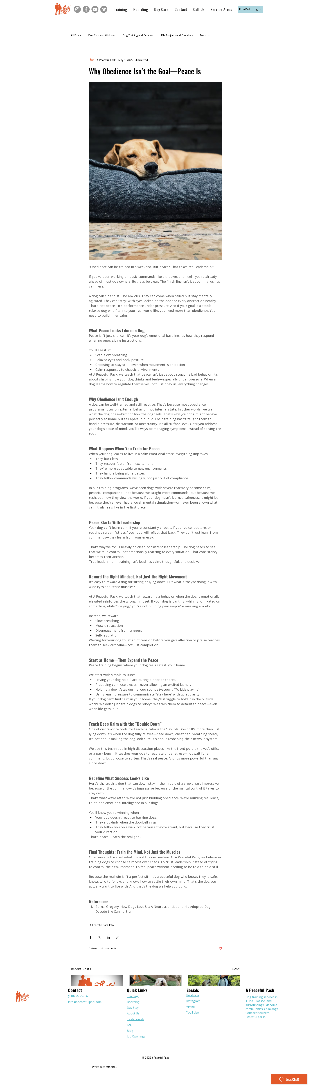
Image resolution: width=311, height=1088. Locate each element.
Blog (130, 1031)
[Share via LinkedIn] (108, 937)
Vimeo (190, 1007)
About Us (133, 1013)
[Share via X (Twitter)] (99, 937)
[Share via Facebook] (90, 937)
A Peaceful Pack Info (102, 925)
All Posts (76, 35)
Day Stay (133, 1008)
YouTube (192, 1012)
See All (236, 968)
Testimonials (135, 1019)
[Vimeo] (103, 9)
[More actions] (220, 60)
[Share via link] (117, 937)
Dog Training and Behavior (138, 35)
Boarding (133, 1002)
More (203, 35)
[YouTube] (94, 9)
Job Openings (136, 1036)
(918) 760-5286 (78, 996)
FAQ (129, 1025)
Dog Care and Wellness (101, 35)
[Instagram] (77, 9)
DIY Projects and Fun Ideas (177, 35)
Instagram (193, 1001)
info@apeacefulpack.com (85, 1002)
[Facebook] (86, 9)
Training (133, 996)
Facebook (192, 995)
